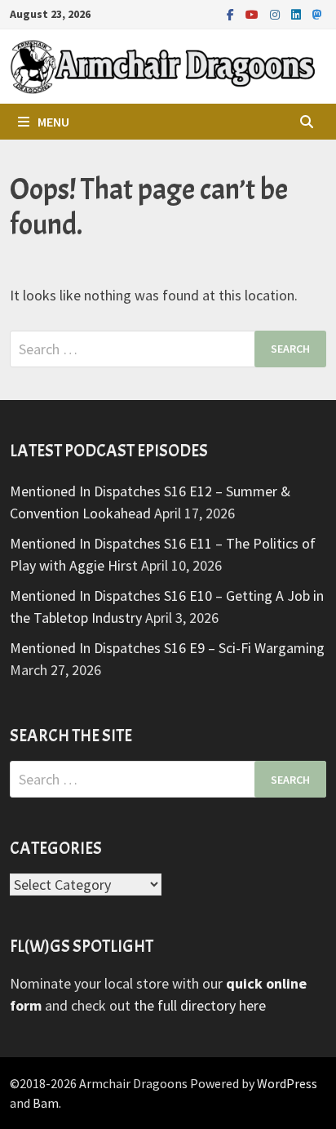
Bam (46, 1103)
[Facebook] (232, 13)
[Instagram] (276, 13)
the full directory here (200, 1005)
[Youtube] (253, 13)
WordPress (287, 1083)
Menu (53, 121)
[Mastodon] (317, 13)
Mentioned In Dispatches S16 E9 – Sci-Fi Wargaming (167, 647)
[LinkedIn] (297, 13)
